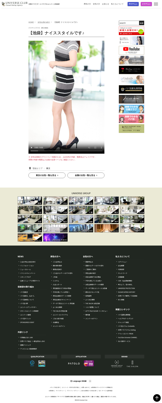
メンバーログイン (59, 326)
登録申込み (89, 262)
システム (56, 281)
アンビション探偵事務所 (28, 349)
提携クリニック (25, 345)
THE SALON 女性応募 (92, 303)
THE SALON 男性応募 (60, 311)
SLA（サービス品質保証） (106, 390)
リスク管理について (92, 307)
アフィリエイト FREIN (125, 334)
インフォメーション (27, 265)
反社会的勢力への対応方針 (89, 390)
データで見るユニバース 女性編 (96, 288)
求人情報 (121, 299)
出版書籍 (121, 277)
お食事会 (56, 322)
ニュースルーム (25, 269)
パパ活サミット (25, 318)
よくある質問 (57, 307)
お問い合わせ (85, 387)
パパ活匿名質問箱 (124, 315)
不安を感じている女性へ (93, 281)
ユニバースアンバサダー (28, 307)
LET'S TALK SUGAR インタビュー (96, 311)
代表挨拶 (121, 269)
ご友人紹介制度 (58, 318)
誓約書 (87, 315)
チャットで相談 (123, 322)
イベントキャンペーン (27, 273)
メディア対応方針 (55, 387)
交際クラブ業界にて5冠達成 (127, 296)
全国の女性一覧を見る (85, 175)
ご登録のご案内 (90, 269)
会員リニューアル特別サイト (30, 281)
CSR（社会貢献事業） (125, 281)
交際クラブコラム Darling (127, 330)
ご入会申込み (57, 262)
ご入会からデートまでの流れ (63, 273)
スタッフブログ (25, 277)
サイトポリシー (60, 390)
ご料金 (55, 277)
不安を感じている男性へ (61, 292)
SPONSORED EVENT (27, 322)
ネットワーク (122, 273)
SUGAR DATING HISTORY (126, 292)
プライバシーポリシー (73, 390)
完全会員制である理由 (93, 277)
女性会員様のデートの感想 (94, 284)
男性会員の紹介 (90, 273)
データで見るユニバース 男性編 (63, 303)
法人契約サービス (124, 341)
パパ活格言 (24, 292)
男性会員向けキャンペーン (62, 299)
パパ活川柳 (24, 303)
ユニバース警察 (25, 315)
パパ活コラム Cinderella (126, 326)
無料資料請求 (57, 265)
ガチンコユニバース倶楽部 (29, 311)
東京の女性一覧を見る (46, 175)
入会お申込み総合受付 (27, 262)
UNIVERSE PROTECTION (126, 288)
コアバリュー (122, 262)
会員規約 (51, 390)
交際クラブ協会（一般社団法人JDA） (33, 341)
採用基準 (88, 296)
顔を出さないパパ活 (92, 292)
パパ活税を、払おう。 (27, 296)
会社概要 (121, 265)
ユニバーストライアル (60, 315)
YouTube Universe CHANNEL (127, 337)
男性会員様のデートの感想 (62, 296)
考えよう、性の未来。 (125, 284)
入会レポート (57, 284)
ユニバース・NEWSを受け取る (70, 387)
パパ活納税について (27, 299)
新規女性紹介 (57, 269)
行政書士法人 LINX (26, 337)
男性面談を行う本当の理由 (62, 288)
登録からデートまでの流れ (94, 265)
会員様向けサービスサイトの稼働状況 (101, 387)
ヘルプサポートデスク (125, 318)
